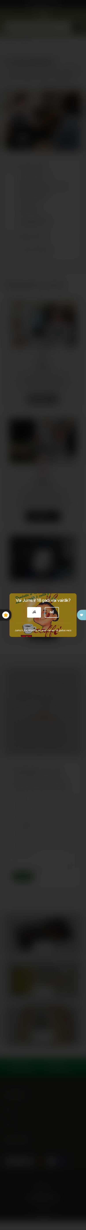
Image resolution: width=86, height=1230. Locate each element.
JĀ (34, 612)
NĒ (52, 612)
